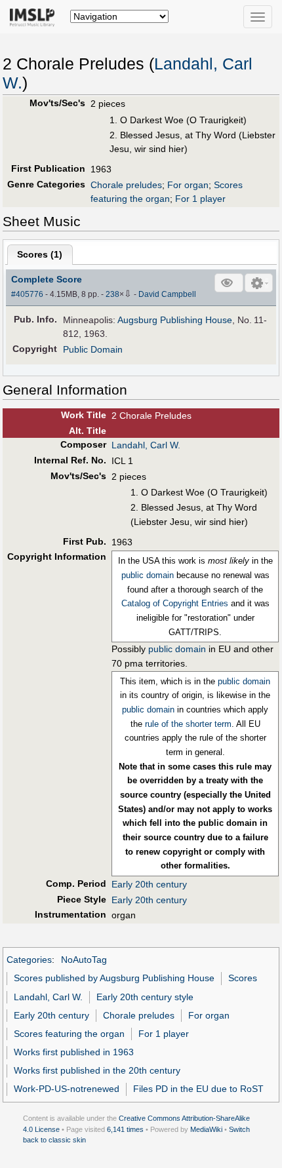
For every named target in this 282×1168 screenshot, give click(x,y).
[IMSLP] (35, 16)
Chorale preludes (126, 185)
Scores (242, 978)
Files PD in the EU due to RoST (198, 1088)
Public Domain (93, 349)
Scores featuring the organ (69, 1033)
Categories (29, 959)
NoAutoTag (84, 959)
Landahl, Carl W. (145, 445)
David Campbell (167, 294)
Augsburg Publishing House (174, 320)
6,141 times (125, 1129)
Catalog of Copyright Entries (174, 603)
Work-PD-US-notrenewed (66, 1088)
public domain (147, 575)
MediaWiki (206, 1129)
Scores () (39, 254)
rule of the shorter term (188, 724)
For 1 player (200, 198)
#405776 (27, 294)
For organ (188, 185)
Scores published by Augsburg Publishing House (114, 978)
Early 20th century (149, 884)
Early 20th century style (144, 997)
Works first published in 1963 (74, 1052)
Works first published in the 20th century (97, 1070)
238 (112, 294)
